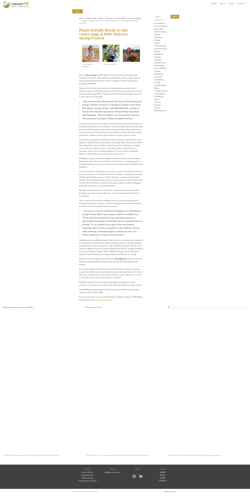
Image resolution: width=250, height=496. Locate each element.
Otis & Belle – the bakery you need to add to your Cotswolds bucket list (117, 455)
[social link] (134, 476)
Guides (157, 71)
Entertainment (160, 46)
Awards (157, 34)
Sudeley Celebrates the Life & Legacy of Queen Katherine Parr (31, 455)
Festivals (109, 18)
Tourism (157, 105)
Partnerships (159, 93)
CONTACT (162, 481)
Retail (156, 99)
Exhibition (158, 54)
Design (157, 40)
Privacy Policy (170, 492)
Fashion (157, 57)
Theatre (157, 102)
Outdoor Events (134, 18)
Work (214, 4)
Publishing (158, 96)
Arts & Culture (160, 32)
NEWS (162, 478)
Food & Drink (119, 18)
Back (77, 11)
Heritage (158, 77)
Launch (157, 82)
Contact (241, 4)
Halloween (158, 74)
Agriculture (91, 18)
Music (156, 88)
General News (160, 68)
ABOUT (163, 475)
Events (101, 18)
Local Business (160, 85)
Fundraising (159, 65)
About (223, 4)
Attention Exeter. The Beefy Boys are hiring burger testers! (194, 455)
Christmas (158, 37)
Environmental (160, 48)
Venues (157, 108)
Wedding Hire (160, 110)
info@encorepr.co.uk (112, 472)
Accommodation (161, 26)
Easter (157, 43)
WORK (162, 472)
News (231, 4)
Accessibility (159, 23)
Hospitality (158, 79)
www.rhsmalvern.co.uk (103, 300)
